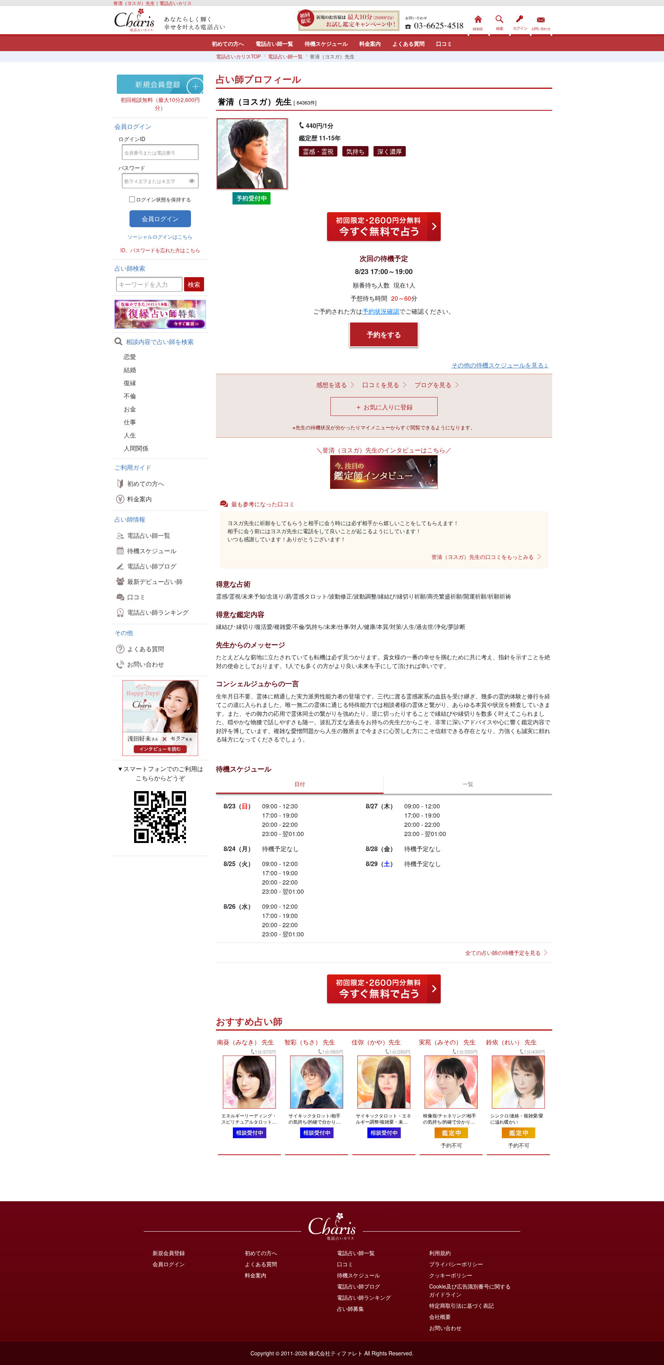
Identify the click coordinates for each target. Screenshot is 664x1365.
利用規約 (440, 1253)
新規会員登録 (169, 1253)
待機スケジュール (326, 43)
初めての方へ (228, 43)
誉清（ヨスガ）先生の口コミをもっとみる (483, 556)
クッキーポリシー (450, 1275)
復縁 (130, 382)
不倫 (130, 395)
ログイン (520, 21)
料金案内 (370, 43)
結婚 (130, 369)
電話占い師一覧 (274, 43)
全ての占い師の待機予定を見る (503, 952)
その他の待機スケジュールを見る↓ (500, 365)
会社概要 (440, 1316)
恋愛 (130, 356)
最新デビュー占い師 (155, 581)
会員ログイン (169, 1264)
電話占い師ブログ (151, 566)
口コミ (444, 43)
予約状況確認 (380, 311)
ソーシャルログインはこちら (160, 236)
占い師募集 (350, 1308)
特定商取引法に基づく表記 (461, 1305)
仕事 (130, 421)
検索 (499, 21)
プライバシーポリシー (456, 1264)
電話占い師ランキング (158, 612)
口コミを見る (380, 384)
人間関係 (136, 448)
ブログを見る (433, 384)
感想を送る (331, 384)
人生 (130, 435)
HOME (478, 21)
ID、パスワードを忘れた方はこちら (160, 250)
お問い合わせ (541, 21)
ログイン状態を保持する (163, 199)
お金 (130, 408)
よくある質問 (408, 43)
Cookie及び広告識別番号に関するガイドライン (470, 1290)
